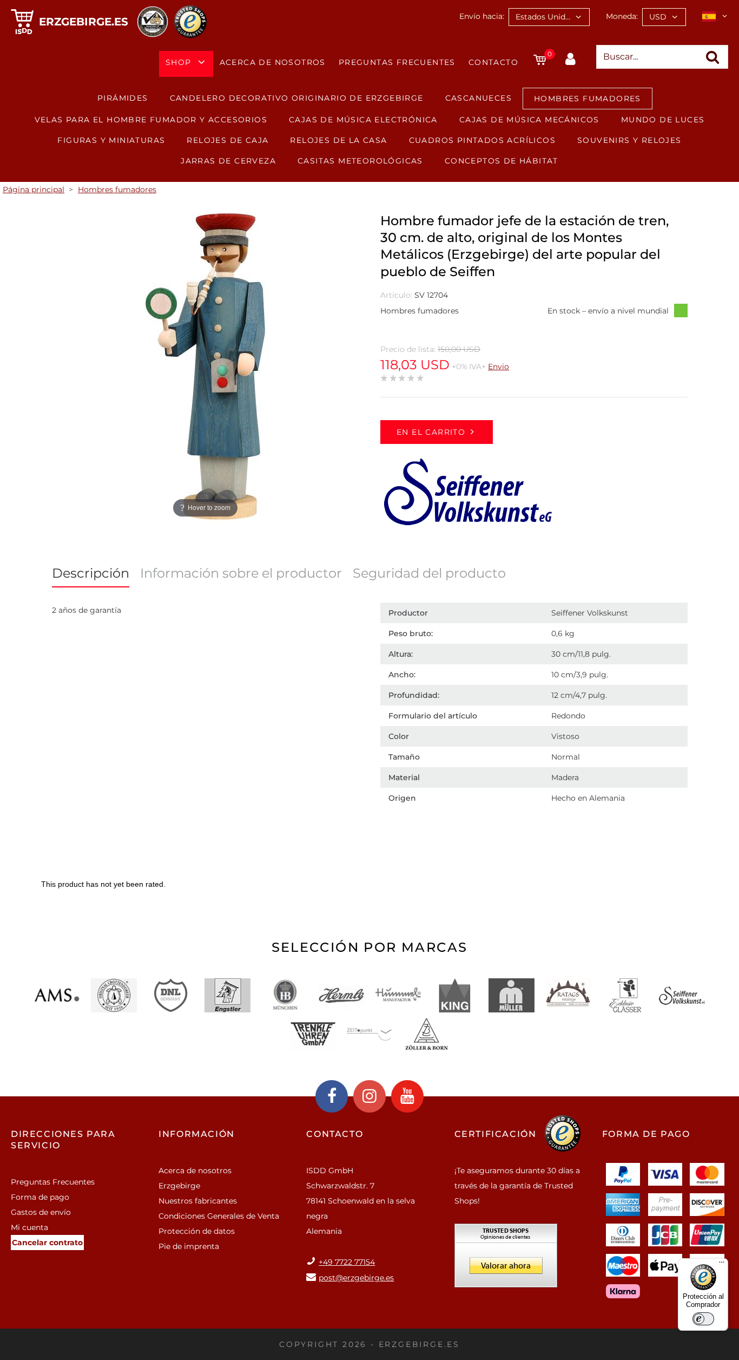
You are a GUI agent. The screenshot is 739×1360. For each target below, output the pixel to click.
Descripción (90, 573)
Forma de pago (40, 1197)
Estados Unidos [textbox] (545, 17)
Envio (498, 366)
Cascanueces (478, 98)
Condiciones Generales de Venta (219, 1216)
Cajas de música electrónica (363, 120)
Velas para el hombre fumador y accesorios (151, 120)
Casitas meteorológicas (360, 161)
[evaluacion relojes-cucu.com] (505, 1259)
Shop (179, 62)
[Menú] (721, 1264)
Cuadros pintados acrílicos (482, 140)
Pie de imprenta (189, 1246)
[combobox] (549, 17)
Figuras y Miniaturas (111, 140)
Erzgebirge (179, 1186)
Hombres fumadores (587, 98)
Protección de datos (197, 1231)
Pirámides (122, 98)
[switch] (703, 1318)
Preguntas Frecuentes (397, 62)
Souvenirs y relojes (629, 140)
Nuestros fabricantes (198, 1201)
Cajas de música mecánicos (529, 120)
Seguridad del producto (429, 573)
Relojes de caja (227, 140)
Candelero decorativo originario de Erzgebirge (297, 98)
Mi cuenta (29, 1227)
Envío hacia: (481, 16)
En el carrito (431, 432)
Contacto (493, 62)
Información (197, 1134)
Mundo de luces (663, 120)
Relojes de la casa (338, 140)
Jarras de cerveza (228, 161)
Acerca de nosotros (273, 62)
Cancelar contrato (47, 1242)
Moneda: (622, 16)
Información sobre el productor (241, 573)
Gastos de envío (41, 1212)
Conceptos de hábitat (501, 161)
